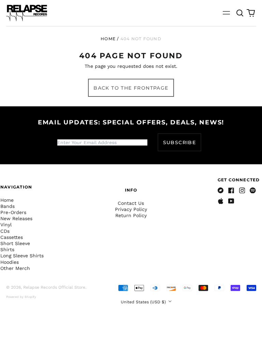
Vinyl (6, 224)
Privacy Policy (131, 209)
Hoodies (9, 262)
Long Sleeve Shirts (22, 255)
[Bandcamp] (221, 190)
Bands (7, 206)
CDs (5, 231)
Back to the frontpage (130, 88)
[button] (240, 12)
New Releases (16, 218)
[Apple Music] (221, 201)
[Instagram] (242, 190)
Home (108, 38)
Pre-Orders (13, 212)
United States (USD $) (144, 302)
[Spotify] (253, 190)
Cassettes (11, 237)
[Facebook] (231, 190)
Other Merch (15, 268)
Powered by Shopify (21, 297)
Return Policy (131, 215)
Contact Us (131, 203)
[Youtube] (231, 201)
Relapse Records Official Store (54, 287)
